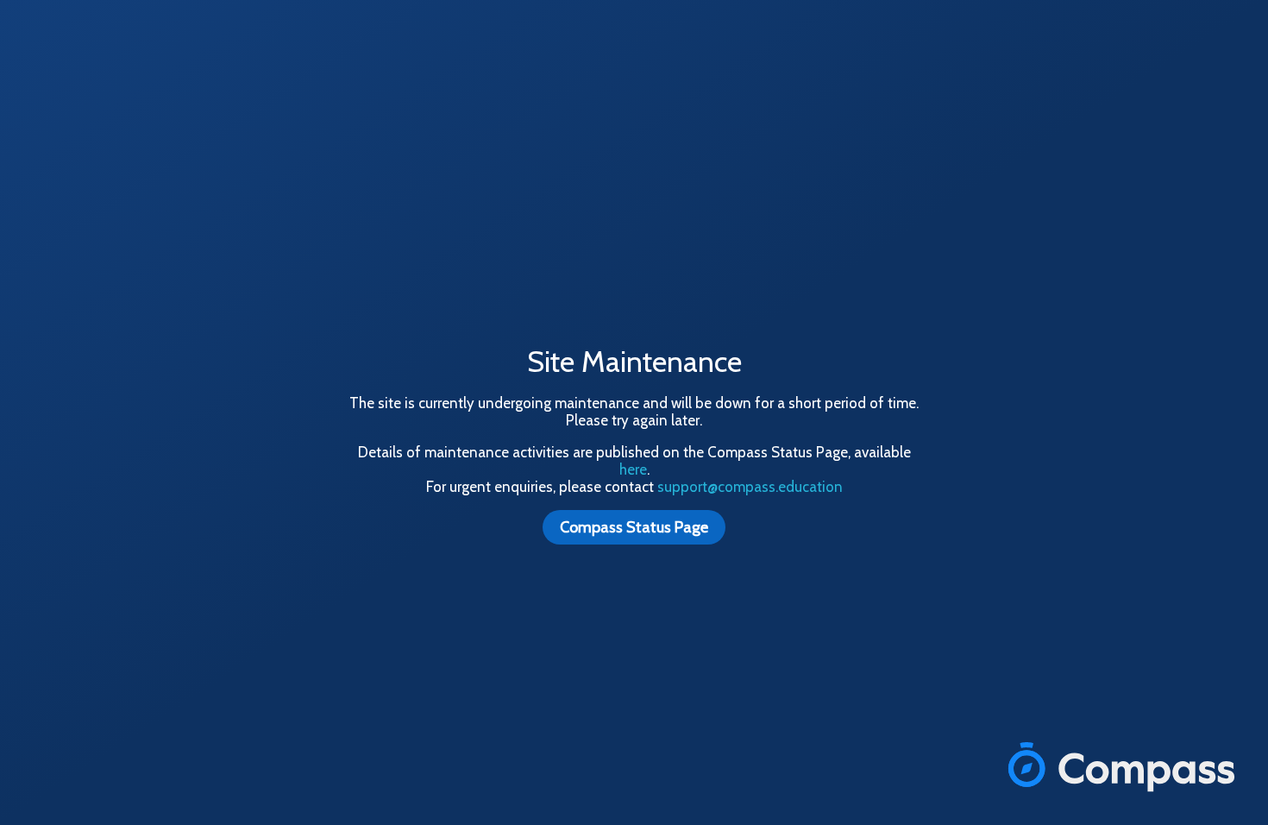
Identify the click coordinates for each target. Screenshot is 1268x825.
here (633, 469)
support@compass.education (750, 486)
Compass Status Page (634, 527)
